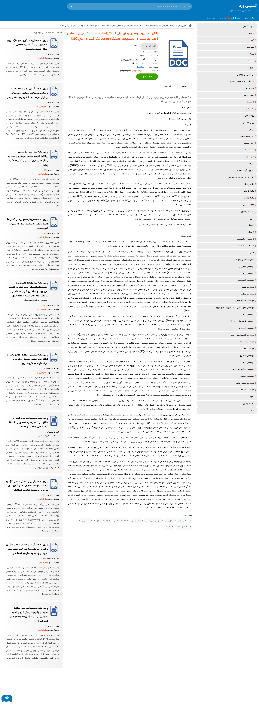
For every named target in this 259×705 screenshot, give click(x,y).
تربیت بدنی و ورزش (245, 74)
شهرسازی (250, 156)
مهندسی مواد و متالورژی (243, 369)
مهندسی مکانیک (247, 362)
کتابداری (250, 225)
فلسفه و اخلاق (247, 211)
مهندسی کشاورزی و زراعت (242, 335)
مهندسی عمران (247, 314)
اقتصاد (251, 33)
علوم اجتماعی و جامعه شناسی (241, 177)
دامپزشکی (250, 102)
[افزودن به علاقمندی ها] (135, 46)
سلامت (168, 527)
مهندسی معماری (247, 355)
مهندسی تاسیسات (246, 280)
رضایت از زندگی (183, 527)
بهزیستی (168, 520)
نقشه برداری (248, 403)
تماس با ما (211, 18)
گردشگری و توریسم (245, 239)
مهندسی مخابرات (246, 341)
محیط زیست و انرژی (245, 245)
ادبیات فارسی (248, 26)
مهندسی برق (248, 273)
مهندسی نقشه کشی (245, 383)
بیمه (252, 54)
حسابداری (250, 88)
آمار (252, 40)
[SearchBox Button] (70, 6)
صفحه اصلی (250, 18)
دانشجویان (86, 520)
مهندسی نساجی (247, 376)
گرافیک (251, 232)
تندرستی (135, 520)
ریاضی (251, 129)
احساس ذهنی (183, 520)
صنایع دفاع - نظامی (245, 170)
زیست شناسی (248, 149)
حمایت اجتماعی (120, 520)
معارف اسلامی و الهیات (244, 259)
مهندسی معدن (247, 348)
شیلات (251, 163)
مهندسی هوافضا (247, 389)
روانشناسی (249, 115)
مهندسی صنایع (247, 294)
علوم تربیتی (249, 191)
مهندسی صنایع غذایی (244, 300)
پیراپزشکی (250, 60)
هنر (252, 410)
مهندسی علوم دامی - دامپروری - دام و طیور (235, 307)
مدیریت (250, 252)
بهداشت (250, 47)
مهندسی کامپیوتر (246, 328)
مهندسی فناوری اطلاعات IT (242, 321)
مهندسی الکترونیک (245, 266)
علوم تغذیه (248, 198)
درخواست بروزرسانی (130, 59)
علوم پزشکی (249, 184)
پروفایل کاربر (236, 18)
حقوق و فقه (248, 95)
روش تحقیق (248, 122)
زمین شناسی (248, 143)
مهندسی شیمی (247, 287)
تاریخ (252, 67)
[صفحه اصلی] (190, 25)
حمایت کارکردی (102, 520)
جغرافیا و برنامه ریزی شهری (242, 81)
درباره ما (223, 18)
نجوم (252, 396)
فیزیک (251, 218)
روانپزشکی (250, 108)
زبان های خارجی (247, 136)
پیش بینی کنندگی (152, 520)
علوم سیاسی (248, 204)
